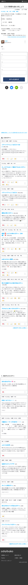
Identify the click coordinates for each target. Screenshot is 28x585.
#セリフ (10, 500)
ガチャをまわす (14, 79)
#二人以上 (3, 11)
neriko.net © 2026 (23, 562)
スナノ (5, 536)
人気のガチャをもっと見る (19, 328)
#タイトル (4, 482)
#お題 (7, 141)
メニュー (25, 1)
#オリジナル (4, 502)
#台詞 (14, 500)
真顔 (5, 269)
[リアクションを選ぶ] (3, 49)
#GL (15, 396)
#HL (18, 305)
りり (5, 388)
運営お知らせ (18, 555)
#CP (10, 11)
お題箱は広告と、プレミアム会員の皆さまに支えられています (14, 132)
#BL (7, 11)
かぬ (5, 320)
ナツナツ (6, 492)
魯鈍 (5, 433)
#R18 (9, 209)
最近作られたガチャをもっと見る (17, 544)
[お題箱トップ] (7, 551)
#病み (17, 11)
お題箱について (5, 555)
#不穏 (13, 11)
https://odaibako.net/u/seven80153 (17, 37)
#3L (20, 230)
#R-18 (3, 141)
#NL (15, 230)
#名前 (6, 460)
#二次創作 (7, 441)
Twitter (3, 558)
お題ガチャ (3, 1)
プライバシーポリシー (6, 560)
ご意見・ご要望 (18, 558)
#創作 (10, 141)
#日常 (3, 396)
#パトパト (7, 521)
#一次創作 (19, 500)
